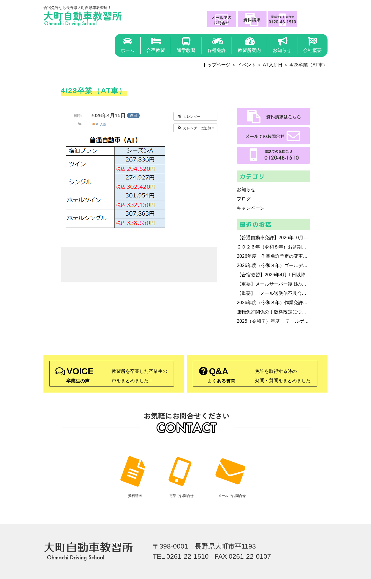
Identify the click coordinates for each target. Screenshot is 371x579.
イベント (246, 64)
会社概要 (312, 50)
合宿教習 (155, 50)
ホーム (127, 50)
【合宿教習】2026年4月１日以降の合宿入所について (273, 274)
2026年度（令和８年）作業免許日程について (273, 302)
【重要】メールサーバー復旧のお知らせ (273, 284)
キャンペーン (251, 208)
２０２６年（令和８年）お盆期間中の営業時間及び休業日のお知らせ (273, 246)
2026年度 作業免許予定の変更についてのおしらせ (273, 256)
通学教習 (186, 50)
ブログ (244, 198)
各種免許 (216, 50)
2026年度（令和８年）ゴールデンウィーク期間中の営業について (273, 265)
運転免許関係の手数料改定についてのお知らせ (273, 311)
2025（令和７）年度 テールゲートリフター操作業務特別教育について (273, 321)
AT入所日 (273, 64)
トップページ (216, 64)
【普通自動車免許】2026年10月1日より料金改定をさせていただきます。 (273, 237)
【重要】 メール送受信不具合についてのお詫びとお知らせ (273, 293)
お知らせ (282, 50)
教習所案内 (249, 50)
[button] (195, 128)
